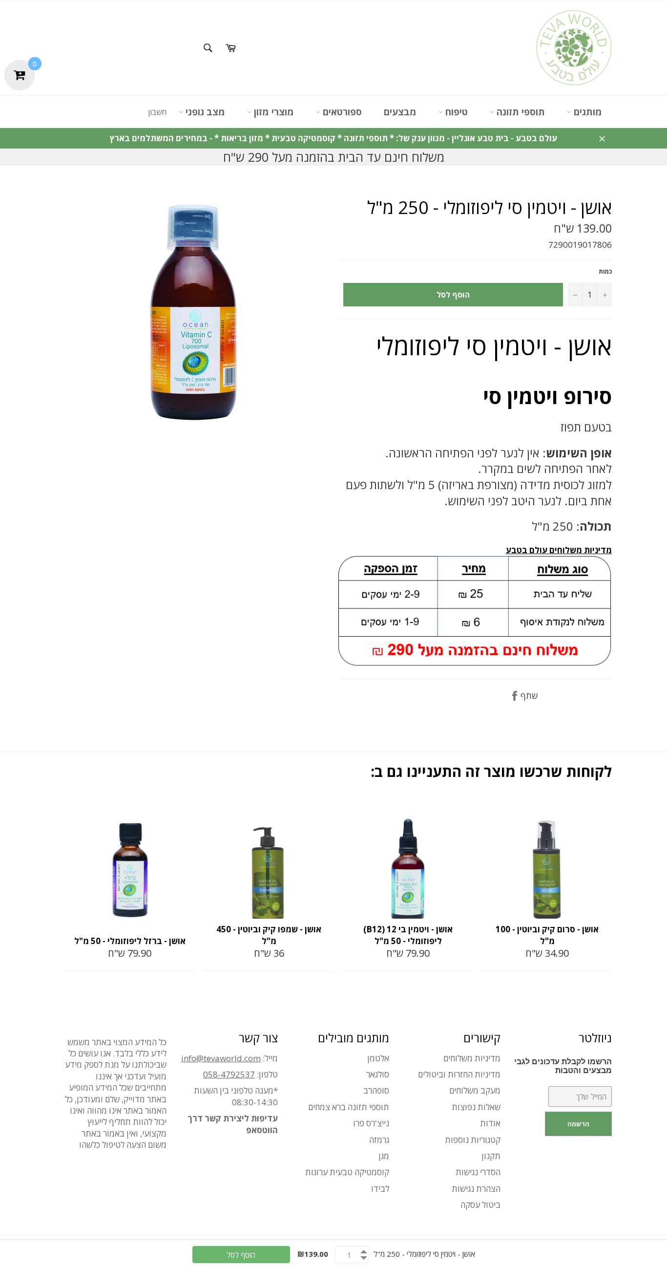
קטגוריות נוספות (472, 1139)
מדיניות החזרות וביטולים (459, 1074)
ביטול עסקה (480, 1204)
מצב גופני (204, 112)
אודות (490, 1123)
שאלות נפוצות (476, 1107)
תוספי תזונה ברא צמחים (348, 1107)
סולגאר (377, 1074)
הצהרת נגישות (476, 1188)
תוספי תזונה (519, 112)
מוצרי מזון (272, 112)
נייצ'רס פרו (371, 1123)
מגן (383, 1155)
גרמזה (379, 1139)
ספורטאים (341, 112)
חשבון (157, 112)
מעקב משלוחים (474, 1090)
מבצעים (400, 112)
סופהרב (376, 1090)
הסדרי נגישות (478, 1172)
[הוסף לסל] (186, 809)
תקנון (490, 1155)
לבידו (380, 1188)
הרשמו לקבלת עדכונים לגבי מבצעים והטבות (563, 1066)
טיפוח (455, 112)
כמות (605, 272)
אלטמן (378, 1058)
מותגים (586, 112)
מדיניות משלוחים (471, 1058)
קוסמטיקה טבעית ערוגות (347, 1172)
